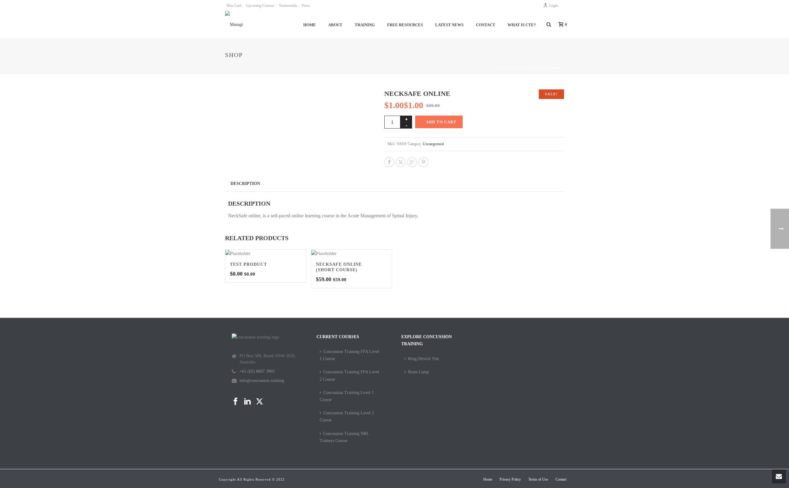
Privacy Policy (510, 479)
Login (553, 5)
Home (309, 25)
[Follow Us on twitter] (259, 402)
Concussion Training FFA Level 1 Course (349, 355)
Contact (485, 25)
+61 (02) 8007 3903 (257, 371)
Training (365, 25)
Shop (516, 68)
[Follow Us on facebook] (235, 402)
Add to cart (441, 122)
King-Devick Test (423, 358)
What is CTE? (522, 25)
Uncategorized (433, 144)
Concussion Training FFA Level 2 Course (349, 375)
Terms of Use (538, 479)
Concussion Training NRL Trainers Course (344, 437)
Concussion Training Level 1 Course (347, 396)
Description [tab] (245, 183)
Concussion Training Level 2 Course (347, 416)
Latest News (449, 25)
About (335, 25)
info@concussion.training (261, 380)
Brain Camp (418, 372)
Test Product (248, 264)
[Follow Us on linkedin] (247, 402)
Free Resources (405, 25)
